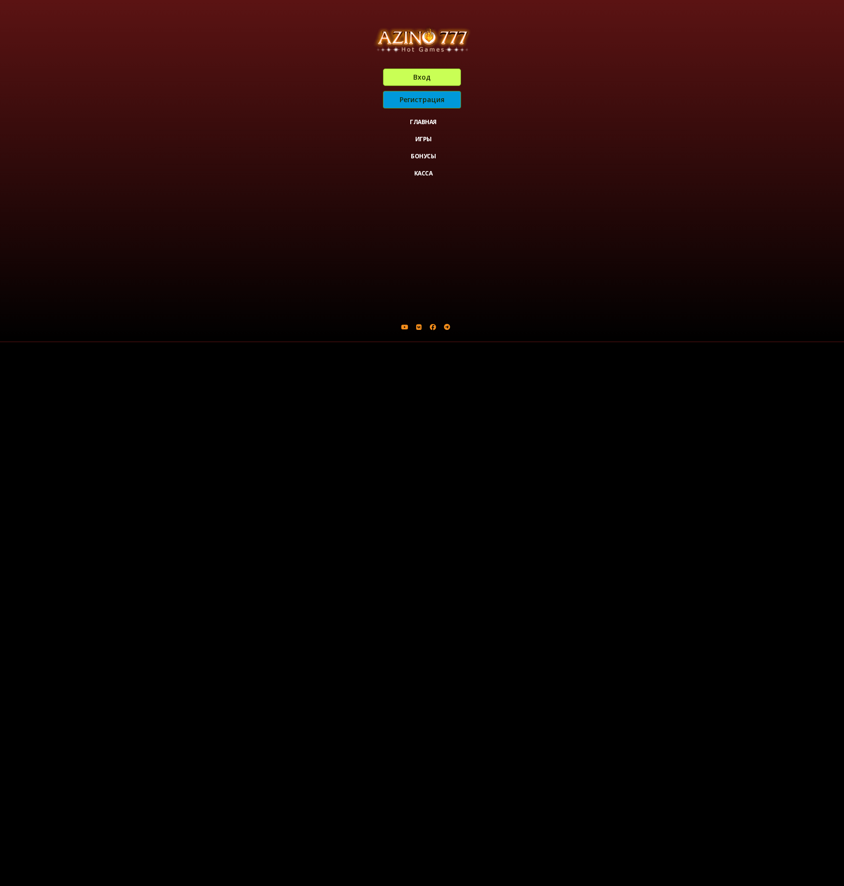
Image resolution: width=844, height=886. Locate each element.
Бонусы (423, 156)
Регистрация (422, 99)
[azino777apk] (447, 327)
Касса (423, 173)
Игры (423, 139)
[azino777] (418, 327)
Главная (423, 122)
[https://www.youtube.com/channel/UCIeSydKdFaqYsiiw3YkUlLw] (404, 327)
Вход (422, 77)
